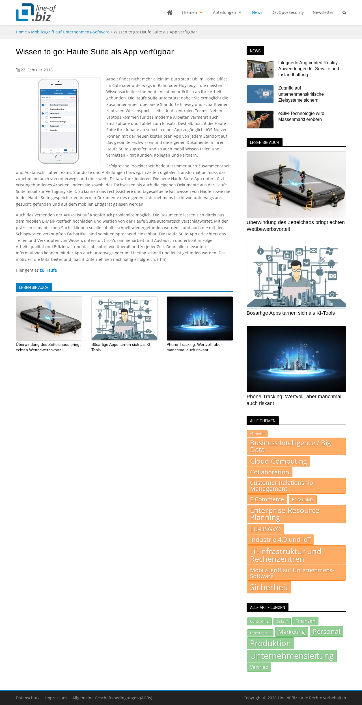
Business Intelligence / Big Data (290, 446)
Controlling (259, 621)
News (257, 12)
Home (21, 32)
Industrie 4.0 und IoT (280, 539)
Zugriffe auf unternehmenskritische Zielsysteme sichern (301, 94)
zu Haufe (48, 270)
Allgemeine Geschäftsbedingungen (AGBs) (112, 697)
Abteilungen (224, 12)
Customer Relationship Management (281, 486)
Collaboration (269, 472)
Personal (326, 631)
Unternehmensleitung (292, 655)
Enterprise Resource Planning (285, 514)
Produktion (270, 643)
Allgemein (257, 433)
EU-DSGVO (265, 529)
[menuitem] (170, 12)
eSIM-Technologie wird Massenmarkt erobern (301, 116)
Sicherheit (269, 587)
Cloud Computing (278, 461)
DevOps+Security (288, 12)
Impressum (56, 697)
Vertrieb (259, 666)
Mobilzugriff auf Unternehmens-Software (70, 32)
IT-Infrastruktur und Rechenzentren (286, 555)
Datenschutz (28, 697)
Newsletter (323, 12)
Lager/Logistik (260, 633)
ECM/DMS (303, 499)
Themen (189, 12)
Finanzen (305, 620)
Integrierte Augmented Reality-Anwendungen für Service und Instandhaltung (308, 68)
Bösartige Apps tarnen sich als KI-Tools (291, 313)
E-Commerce (267, 499)
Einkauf (282, 621)
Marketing (291, 632)
